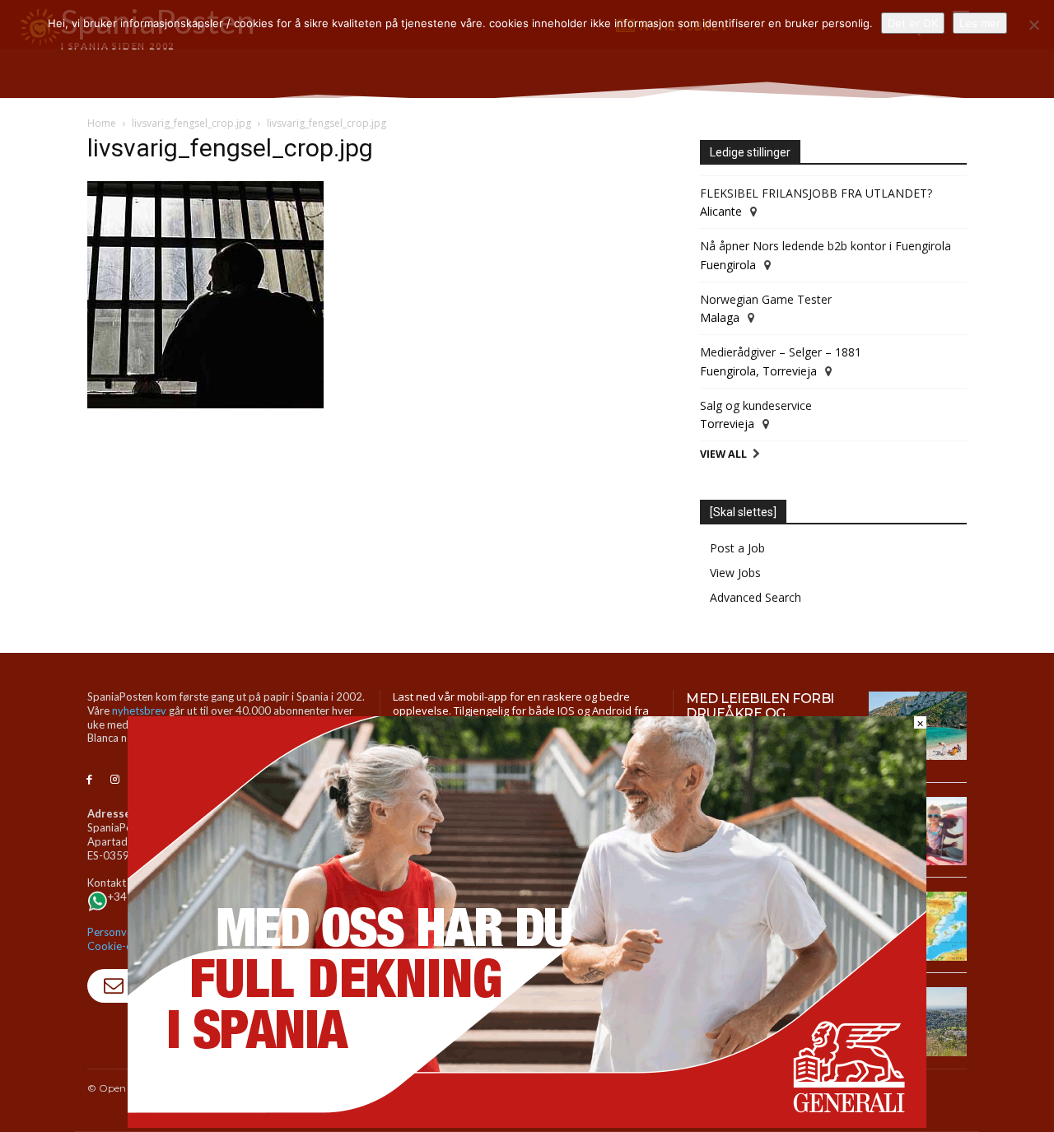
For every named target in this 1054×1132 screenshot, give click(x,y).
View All (723, 454)
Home (101, 123)
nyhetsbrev (139, 710)
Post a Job (737, 548)
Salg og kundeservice (756, 405)
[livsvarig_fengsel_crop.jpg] (205, 405)
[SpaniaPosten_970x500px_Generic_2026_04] (527, 1123)
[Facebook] (89, 780)
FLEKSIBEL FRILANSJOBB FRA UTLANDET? (816, 193)
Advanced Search (755, 597)
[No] (1033, 24)
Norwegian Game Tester (766, 299)
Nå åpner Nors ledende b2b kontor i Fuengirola (825, 246)
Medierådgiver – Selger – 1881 (780, 352)
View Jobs (735, 572)
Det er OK (913, 23)
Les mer (979, 23)
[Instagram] (115, 780)
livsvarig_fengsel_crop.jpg (191, 123)
